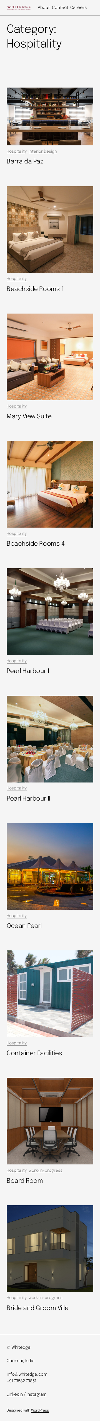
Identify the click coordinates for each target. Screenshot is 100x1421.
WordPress (40, 1410)
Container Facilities (34, 1053)
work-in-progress (45, 1170)
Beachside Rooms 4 (35, 544)
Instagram (36, 1394)
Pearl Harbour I (28, 671)
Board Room (25, 1181)
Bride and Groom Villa (38, 1308)
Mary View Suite (29, 416)
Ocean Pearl (24, 926)
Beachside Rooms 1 (35, 289)
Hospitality (16, 151)
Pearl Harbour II (28, 799)
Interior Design (43, 151)
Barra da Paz (25, 161)
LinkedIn (15, 1394)
